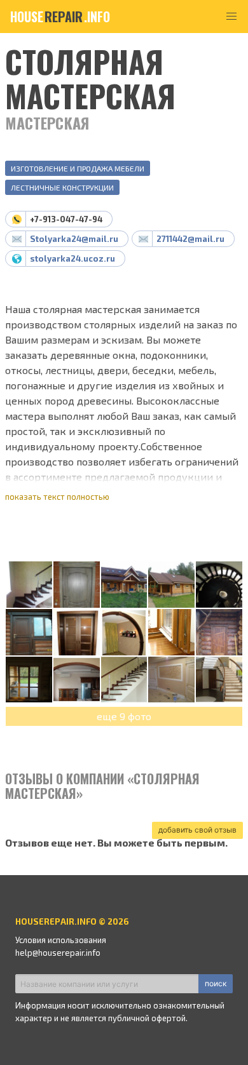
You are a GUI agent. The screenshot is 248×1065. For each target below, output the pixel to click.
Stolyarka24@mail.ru (74, 238)
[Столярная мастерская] (29, 585)
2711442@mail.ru (190, 238)
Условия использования (60, 940)
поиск (215, 983)
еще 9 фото (124, 716)
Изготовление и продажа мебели (77, 168)
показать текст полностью (57, 497)
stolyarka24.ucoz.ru (72, 258)
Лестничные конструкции (62, 187)
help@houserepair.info (57, 953)
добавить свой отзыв (197, 829)
